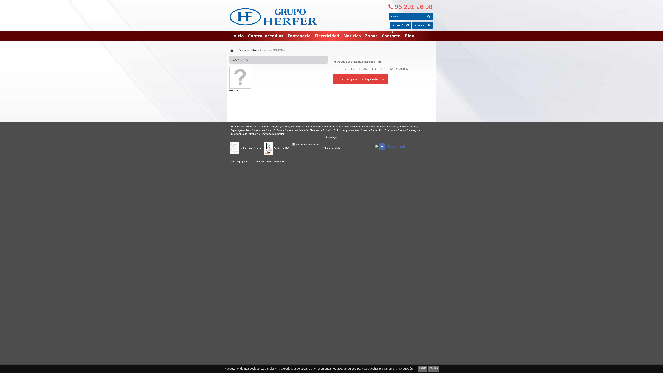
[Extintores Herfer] (274, 16)
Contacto (391, 36)
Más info (433, 368)
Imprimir (236, 90)
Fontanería (299, 36)
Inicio (238, 36)
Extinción (265, 50)
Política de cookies (276, 161)
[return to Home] (232, 50)
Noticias (352, 36)
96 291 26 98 (414, 6)
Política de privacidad (254, 161)
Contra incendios (265, 36)
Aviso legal (331, 137)
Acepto (422, 368)
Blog (409, 36)
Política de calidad (332, 148)
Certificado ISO (281, 148)
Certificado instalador (250, 148)
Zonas (371, 36)
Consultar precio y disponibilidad (360, 79)
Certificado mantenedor (307, 144)
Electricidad (327, 36)
